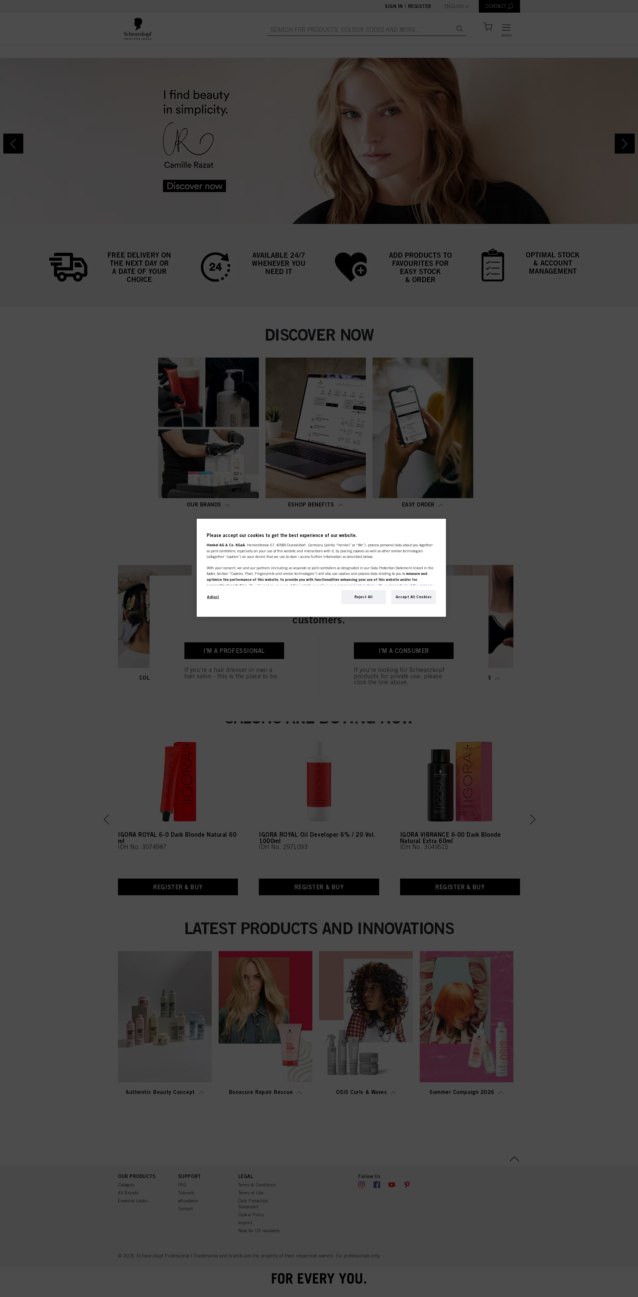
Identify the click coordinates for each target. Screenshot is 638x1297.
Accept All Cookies (413, 596)
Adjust (213, 596)
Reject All (364, 596)
